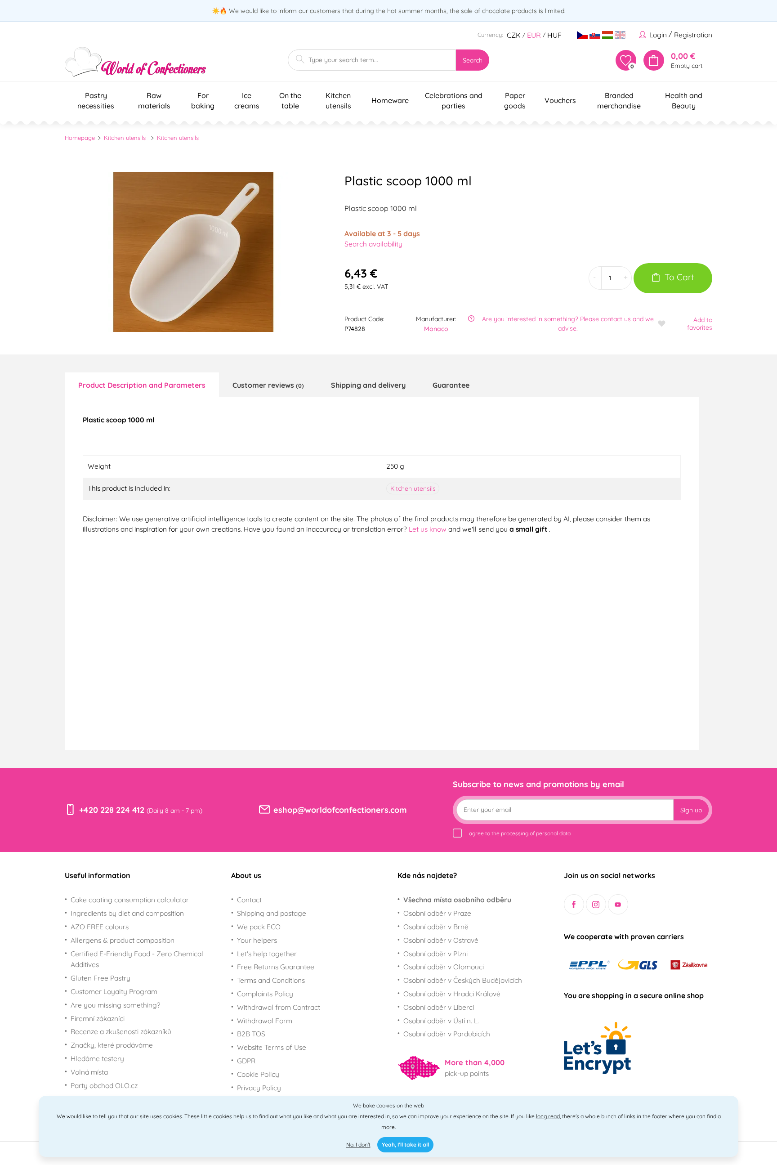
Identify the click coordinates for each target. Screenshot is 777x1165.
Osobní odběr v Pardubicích (446, 1033)
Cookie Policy (258, 1074)
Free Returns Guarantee (275, 966)
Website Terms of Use (271, 1047)
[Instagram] (596, 904)
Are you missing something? (116, 1004)
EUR (534, 35)
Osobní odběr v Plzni (435, 953)
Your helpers (257, 940)
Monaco (436, 329)
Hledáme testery (97, 1058)
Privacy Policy (259, 1087)
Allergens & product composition (122, 940)
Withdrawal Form (264, 1020)
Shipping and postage (271, 913)
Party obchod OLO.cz (104, 1085)
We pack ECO (259, 926)
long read (548, 1116)
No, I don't (358, 1144)
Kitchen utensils (125, 137)
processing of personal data (536, 833)
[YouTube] (618, 904)
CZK (514, 35)
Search (472, 60)
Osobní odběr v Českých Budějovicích (462, 980)
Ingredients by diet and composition (127, 913)
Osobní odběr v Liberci (438, 1007)
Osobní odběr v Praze (437, 913)
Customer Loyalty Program (114, 991)
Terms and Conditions (271, 980)
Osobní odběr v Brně (436, 926)
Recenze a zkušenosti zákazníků (121, 1031)
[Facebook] (574, 904)
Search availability (373, 243)
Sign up (691, 810)
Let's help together (267, 953)
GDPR (246, 1060)
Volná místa (89, 1071)
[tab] (142, 384)
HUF (554, 35)
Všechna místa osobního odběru (457, 899)
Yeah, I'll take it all (405, 1144)
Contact (249, 899)
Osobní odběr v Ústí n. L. (441, 1020)
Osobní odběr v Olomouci (443, 966)
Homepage (80, 137)
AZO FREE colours (100, 926)
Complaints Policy (265, 993)
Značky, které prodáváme (112, 1044)
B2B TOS (251, 1033)
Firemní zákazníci (98, 1018)
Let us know (428, 528)
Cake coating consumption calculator (130, 899)
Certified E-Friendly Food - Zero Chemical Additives (137, 959)
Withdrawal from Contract (278, 1007)
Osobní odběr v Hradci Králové (451, 993)
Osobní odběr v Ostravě (440, 940)
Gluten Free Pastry (100, 977)
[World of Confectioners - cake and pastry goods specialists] (135, 61)
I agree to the (518, 833)
